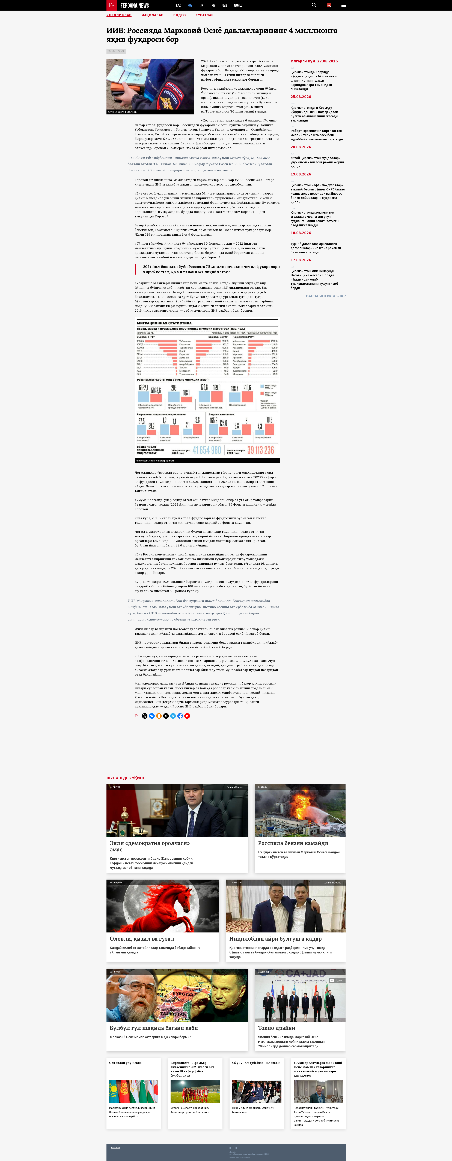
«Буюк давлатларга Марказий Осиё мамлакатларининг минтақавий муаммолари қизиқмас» (318, 1069)
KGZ (190, 5)
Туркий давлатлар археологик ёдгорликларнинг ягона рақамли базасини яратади (316, 248)
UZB (224, 5)
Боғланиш (115, 1147)
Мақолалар (152, 15)
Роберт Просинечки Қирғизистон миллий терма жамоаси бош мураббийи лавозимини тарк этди (317, 135)
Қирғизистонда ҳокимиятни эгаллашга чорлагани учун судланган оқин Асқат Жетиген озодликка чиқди (315, 218)
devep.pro (246, 1157)
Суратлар (205, 15)
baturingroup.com (255, 1154)
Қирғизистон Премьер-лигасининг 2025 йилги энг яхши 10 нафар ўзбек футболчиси (192, 1069)
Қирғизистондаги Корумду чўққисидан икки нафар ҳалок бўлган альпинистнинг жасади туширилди (314, 113)
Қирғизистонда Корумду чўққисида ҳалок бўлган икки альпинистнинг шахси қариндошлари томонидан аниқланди (314, 80)
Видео (179, 15)
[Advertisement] (226, 749)
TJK (201, 5)
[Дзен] (166, 716)
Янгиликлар (119, 15)
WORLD (238, 5)
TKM (212, 5)
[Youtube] (187, 716)
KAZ (178, 5)
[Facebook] (180, 716)
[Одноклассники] (159, 716)
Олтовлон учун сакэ (125, 1063)
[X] (145, 716)
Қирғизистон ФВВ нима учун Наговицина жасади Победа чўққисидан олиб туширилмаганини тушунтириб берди (314, 279)
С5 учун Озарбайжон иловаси (256, 1063)
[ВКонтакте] (152, 716)
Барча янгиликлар (326, 296)
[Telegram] (173, 716)
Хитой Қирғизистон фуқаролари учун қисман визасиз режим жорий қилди (317, 162)
